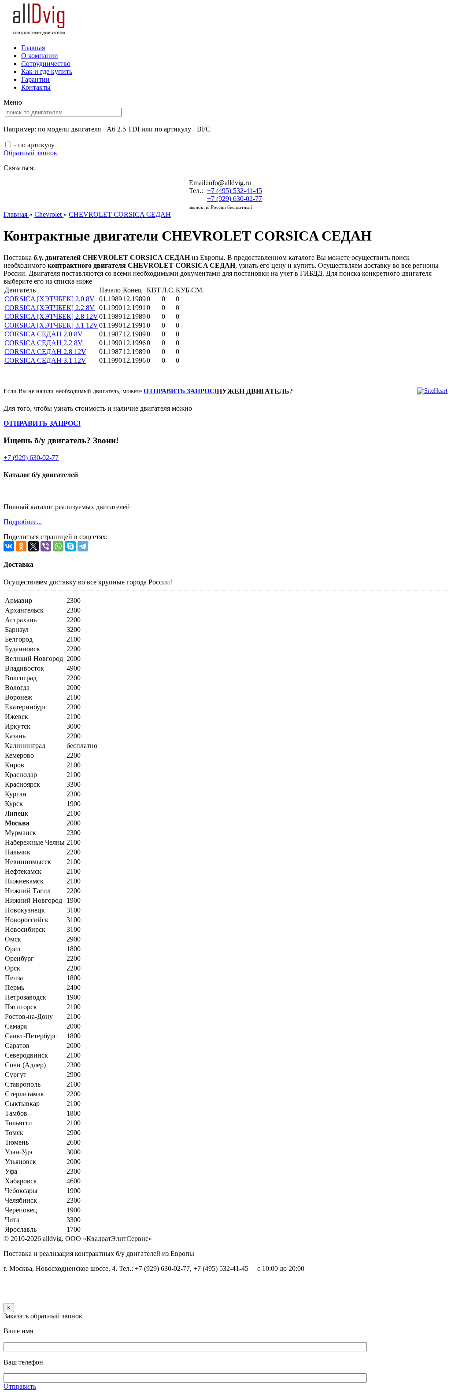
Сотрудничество (45, 63)
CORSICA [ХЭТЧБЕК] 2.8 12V (51, 316)
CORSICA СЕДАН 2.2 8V (43, 343)
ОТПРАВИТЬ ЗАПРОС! (180, 390)
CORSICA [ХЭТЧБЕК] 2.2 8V (49, 307)
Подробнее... (23, 521)
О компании (39, 55)
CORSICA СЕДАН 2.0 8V (43, 334)
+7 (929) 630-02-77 (234, 198)
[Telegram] (83, 546)
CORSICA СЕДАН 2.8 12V (45, 351)
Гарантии (35, 79)
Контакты (36, 87)
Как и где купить (46, 71)
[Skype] (70, 546)
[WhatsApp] (58, 546)
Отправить (20, 1386)
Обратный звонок (30, 153)
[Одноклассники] (21, 546)
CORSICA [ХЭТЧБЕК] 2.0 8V (49, 299)
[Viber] (46, 546)
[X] (33, 546)
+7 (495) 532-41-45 (234, 190)
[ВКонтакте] (9, 546)
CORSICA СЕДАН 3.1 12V (45, 360)
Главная (33, 47)
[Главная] (39, 32)
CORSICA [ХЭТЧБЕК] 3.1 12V (51, 325)
